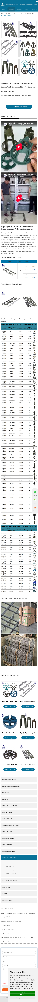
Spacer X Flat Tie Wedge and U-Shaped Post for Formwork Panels (18, 913)
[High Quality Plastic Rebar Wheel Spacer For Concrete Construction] (10, 690)
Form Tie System (7, 812)
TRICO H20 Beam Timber (7, 929)
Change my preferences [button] (23, 998)
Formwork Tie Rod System (9, 805)
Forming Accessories (8, 838)
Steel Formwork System (9, 779)
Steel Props (5, 799)
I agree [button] (23, 992)
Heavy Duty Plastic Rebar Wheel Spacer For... (10, 733)
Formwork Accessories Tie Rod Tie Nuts (11, 921)
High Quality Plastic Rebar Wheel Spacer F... (10, 701)
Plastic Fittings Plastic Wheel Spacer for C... (10, 764)
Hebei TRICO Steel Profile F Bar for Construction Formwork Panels (18, 938)
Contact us (11, 253)
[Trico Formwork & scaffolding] (19, 4)
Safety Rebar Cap (9, 866)
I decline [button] (22, 995)
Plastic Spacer (6, 16)
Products (11, 9)
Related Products (10, 675)
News (26, 9)
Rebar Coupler (6, 887)
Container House (7, 900)
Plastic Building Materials (23, 13)
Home (3, 9)
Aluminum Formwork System (10, 825)
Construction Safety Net (11, 873)
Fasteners (4, 893)
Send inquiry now (19, 107)
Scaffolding (5, 792)
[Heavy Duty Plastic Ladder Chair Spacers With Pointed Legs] (28, 690)
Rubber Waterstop (9, 869)
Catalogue (19, 9)
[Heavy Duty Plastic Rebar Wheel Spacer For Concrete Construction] (10, 721)
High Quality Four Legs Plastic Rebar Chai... (28, 733)
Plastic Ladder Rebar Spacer (28, 764)
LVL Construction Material (9, 880)
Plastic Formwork (7, 818)
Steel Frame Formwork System (10, 786)
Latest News (7, 908)
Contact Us (34, 9)
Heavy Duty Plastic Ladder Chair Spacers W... (28, 701)
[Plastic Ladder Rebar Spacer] (28, 753)
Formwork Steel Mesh (8, 851)
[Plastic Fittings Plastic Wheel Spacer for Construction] (10, 753)
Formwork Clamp (7, 844)
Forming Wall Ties (7, 831)
